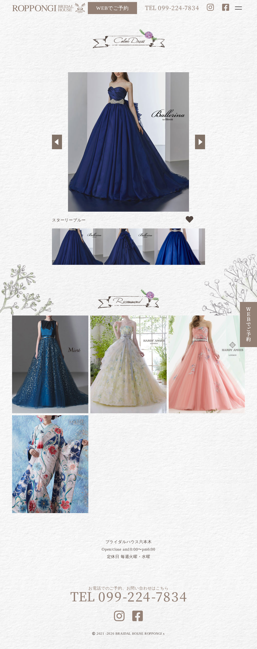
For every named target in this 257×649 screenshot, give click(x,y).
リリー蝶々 (50, 464)
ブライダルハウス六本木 (49, 8)
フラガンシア (128, 364)
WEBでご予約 (112, 8)
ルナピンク (207, 364)
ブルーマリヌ (50, 364)
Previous (57, 142)
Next (200, 142)
